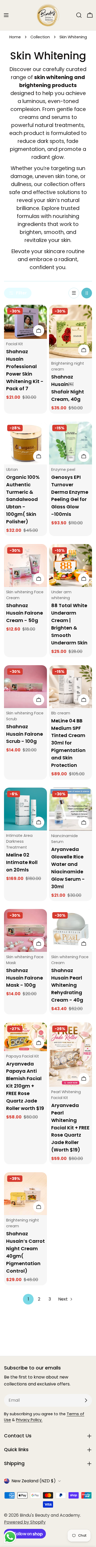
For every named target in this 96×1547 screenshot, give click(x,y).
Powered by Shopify (25, 1522)
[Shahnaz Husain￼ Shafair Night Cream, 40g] (70, 331)
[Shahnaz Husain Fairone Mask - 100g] (25, 930)
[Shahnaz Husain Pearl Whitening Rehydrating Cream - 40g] (70, 930)
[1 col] (74, 293)
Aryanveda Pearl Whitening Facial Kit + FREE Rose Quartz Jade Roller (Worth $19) (70, 1127)
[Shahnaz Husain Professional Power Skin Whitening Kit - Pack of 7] (25, 322)
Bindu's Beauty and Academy (50, 1515)
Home (15, 37)
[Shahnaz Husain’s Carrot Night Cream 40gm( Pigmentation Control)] (25, 1193)
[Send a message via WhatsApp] (10, 1537)
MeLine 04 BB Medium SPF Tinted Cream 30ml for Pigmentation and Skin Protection (68, 743)
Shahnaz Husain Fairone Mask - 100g (24, 978)
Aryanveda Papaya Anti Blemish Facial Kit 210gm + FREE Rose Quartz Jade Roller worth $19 (25, 1086)
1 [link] (28, 1299)
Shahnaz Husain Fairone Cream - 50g (24, 613)
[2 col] (86, 293)
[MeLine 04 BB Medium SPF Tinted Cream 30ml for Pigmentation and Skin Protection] (70, 686)
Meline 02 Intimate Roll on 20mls (22, 862)
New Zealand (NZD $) (33, 1481)
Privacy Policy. (29, 1419)
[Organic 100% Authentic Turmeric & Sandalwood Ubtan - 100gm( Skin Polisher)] (25, 443)
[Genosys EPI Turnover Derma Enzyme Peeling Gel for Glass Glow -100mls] (70, 443)
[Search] (79, 15)
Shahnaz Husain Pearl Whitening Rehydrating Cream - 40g (67, 985)
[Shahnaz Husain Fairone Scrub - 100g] (25, 686)
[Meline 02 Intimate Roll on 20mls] (25, 809)
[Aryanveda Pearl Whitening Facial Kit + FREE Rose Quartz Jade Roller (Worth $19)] (70, 1054)
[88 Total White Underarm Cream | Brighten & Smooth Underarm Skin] (70, 565)
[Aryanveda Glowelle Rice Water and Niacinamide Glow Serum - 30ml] (70, 809)
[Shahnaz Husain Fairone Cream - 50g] (25, 565)
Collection (40, 37)
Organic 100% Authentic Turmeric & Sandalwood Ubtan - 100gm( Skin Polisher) (23, 499)
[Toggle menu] (6, 15)
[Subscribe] (85, 1400)
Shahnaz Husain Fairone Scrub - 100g (24, 734)
